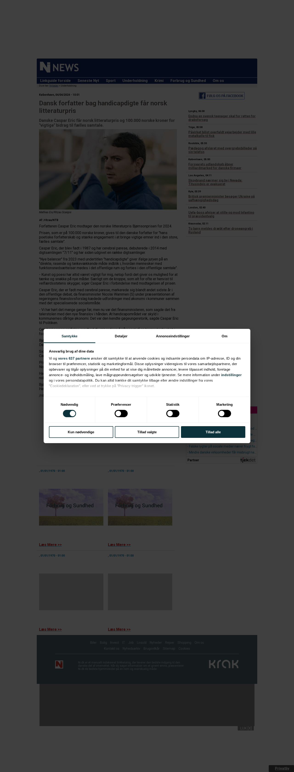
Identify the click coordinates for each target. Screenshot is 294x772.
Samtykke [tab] (69, 336)
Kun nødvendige (81, 432)
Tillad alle (213, 432)
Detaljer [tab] (121, 336)
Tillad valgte (147, 432)
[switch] (121, 413)
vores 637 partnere (74, 358)
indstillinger (231, 375)
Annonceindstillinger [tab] (173, 336)
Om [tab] (224, 336)
